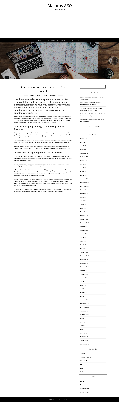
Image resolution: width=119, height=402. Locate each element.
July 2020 (83, 322)
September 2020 (84, 314)
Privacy (72, 40)
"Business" (83, 353)
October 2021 (84, 270)
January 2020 (84, 340)
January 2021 (84, 300)
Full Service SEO (52, 40)
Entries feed (83, 385)
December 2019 (84, 344)
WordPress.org (84, 392)
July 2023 (83, 237)
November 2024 (84, 186)
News (81, 368)
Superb (68, 399)
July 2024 (83, 201)
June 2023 (83, 241)
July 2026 (83, 142)
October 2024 (84, 190)
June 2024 (83, 204)
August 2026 (83, 138)
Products (40, 40)
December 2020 (84, 303)
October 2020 (84, 311)
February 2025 (84, 175)
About (80, 40)
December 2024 (84, 182)
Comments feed (84, 388)
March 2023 (83, 248)
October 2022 (84, 263)
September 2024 (84, 193)
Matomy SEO (59, 5)
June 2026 (83, 146)
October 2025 (84, 153)
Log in (82, 381)
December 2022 (84, 256)
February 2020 (84, 336)
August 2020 (83, 318)
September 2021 (84, 274)
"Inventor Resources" (86, 357)
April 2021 (83, 289)
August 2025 (83, 160)
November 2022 (84, 259)
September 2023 (84, 230)
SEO (81, 371)
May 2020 (83, 329)
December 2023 (84, 223)
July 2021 (83, 281)
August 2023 (83, 234)
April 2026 (83, 149)
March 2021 (83, 292)
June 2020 (83, 325)
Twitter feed (67, 118)
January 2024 (84, 219)
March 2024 (83, 212)
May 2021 (83, 285)
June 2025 (83, 168)
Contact (63, 40)
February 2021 (84, 296)
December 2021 (84, 267)
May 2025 (83, 171)
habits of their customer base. (22, 160)
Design (82, 364)
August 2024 (83, 197)
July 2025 (83, 164)
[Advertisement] (59, 26)
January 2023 (84, 252)
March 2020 (83, 333)
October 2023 (84, 226)
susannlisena (53, 95)
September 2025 (84, 157)
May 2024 (83, 208)
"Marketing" (83, 360)
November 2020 (84, 307)
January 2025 (84, 179)
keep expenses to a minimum (61, 142)
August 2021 (83, 278)
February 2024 (84, 215)
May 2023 (83, 245)
